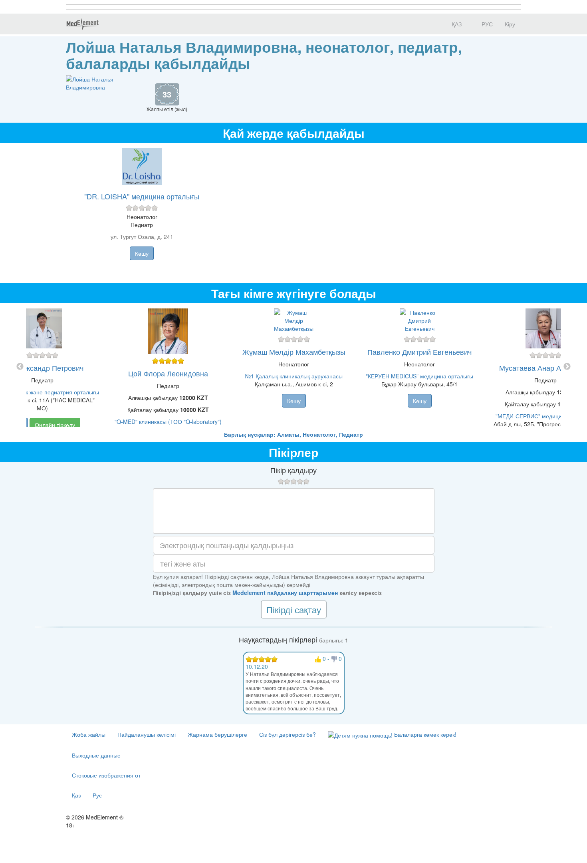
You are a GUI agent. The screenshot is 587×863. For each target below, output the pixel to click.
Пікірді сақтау (293, 609)
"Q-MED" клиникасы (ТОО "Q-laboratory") (168, 422)
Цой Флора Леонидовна (168, 373)
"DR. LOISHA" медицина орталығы (141, 196)
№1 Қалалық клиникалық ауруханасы (294, 376)
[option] (294, 367)
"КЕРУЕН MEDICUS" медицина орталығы (419, 376)
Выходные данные (96, 755)
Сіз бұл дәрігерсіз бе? (287, 734)
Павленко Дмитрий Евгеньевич (419, 351)
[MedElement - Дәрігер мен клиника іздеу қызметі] (82, 24)
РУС (486, 24)
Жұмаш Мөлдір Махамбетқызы (293, 351)
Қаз (76, 795)
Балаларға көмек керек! (424, 734)
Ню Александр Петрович (42, 367)
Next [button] (567, 367)
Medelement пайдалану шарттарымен (285, 593)
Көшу (142, 253)
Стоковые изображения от (106, 775)
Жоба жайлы (88, 734)
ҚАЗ (456, 24)
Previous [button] (20, 367)
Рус (97, 795)
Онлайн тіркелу (55, 425)
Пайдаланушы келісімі (146, 734)
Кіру (510, 24)
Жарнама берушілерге (217, 734)
